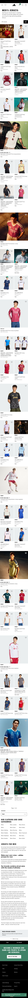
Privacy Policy (17, 982)
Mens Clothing (4, 830)
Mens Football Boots (4, 833)
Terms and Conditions (6, 986)
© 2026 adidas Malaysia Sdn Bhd (8, 990)
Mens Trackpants (21, 830)
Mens (2, 824)
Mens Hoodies (4, 838)
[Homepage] (14, 5)
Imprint (15, 986)
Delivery (15, 972)
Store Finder (5, 965)
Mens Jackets (13, 824)
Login (7, 942)
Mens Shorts (22, 824)
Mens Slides (22, 827)
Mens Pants (13, 827)
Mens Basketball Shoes (3, 827)
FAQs (3, 968)
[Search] (22, 5)
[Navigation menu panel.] (2, 5)
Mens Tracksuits (23, 833)
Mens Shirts (13, 835)
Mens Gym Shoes (21, 836)
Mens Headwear (5, 835)
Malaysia (16, 996)
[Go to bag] (25, 5)
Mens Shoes (13, 838)
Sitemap (16, 968)
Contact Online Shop (18, 965)
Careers (4, 972)
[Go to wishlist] (5, 5)
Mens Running (13, 830)
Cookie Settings (5, 982)
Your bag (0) (19, 942)
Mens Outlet (22, 838)
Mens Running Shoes (13, 833)
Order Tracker (5, 975)
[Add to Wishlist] (12, 26)
